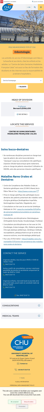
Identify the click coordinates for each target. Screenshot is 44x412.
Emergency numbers (10, 1)
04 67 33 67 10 (10, 264)
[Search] (35, 7)
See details (23, 114)
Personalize (22, 406)
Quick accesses (38, 1)
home (22, 378)
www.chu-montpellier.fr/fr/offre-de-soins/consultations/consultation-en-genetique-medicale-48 (22, 212)
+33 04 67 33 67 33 (24, 370)
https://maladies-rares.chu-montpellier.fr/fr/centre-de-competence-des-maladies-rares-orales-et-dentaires (23, 241)
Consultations (10, 305)
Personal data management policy (22, 385)
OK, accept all (14, 402)
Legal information (22, 381)
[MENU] (41, 7)
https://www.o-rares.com (27, 191)
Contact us (23, 363)
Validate (22, 86)
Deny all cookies (28, 402)
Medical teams (10, 316)
